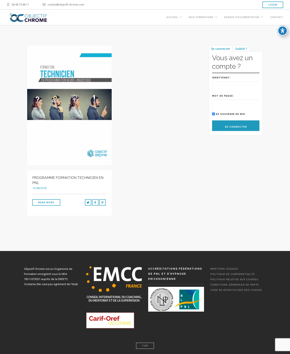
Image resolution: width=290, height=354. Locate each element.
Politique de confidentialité (232, 274)
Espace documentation (241, 17)
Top (145, 345)
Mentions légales (224, 269)
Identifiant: (221, 77)
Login (272, 4)
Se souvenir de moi (230, 114)
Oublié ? (241, 49)
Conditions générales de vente (234, 284)
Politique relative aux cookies (234, 279)
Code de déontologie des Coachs (236, 290)
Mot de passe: (223, 96)
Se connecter (220, 49)
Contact (276, 17)
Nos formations (201, 17)
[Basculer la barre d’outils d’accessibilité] (282, 31)
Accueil (172, 17)
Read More (46, 202)
